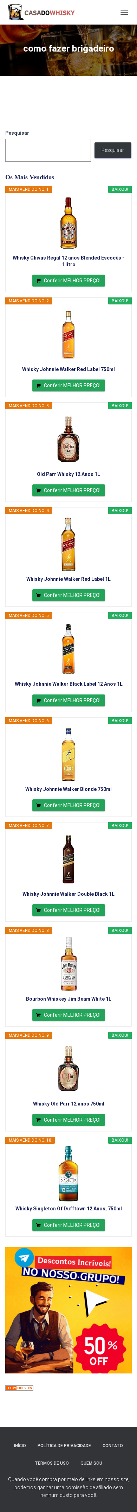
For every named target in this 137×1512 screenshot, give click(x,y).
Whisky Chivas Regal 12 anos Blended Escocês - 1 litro (68, 261)
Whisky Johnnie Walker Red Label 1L (68, 579)
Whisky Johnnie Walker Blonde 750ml (68, 789)
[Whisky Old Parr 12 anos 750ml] (68, 1069)
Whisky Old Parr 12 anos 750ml (68, 1104)
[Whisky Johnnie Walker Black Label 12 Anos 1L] (68, 649)
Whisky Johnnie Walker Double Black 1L (68, 894)
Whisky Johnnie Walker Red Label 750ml (68, 369)
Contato (113, 1445)
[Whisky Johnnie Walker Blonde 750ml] (68, 754)
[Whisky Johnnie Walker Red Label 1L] (68, 544)
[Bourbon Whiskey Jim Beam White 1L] (68, 964)
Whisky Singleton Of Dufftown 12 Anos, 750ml (68, 1208)
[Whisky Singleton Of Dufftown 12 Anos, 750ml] (68, 1174)
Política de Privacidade (64, 1445)
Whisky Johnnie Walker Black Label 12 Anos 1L (69, 684)
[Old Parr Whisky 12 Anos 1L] (68, 439)
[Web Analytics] (19, 1388)
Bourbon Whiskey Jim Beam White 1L (68, 999)
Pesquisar (17, 133)
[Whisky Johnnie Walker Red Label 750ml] (68, 335)
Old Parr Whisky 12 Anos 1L (68, 474)
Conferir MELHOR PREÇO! (72, 280)
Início (20, 1445)
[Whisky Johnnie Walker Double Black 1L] (68, 859)
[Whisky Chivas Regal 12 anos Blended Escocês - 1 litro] (68, 223)
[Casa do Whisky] (43, 12)
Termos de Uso (52, 1463)
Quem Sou (91, 1463)
